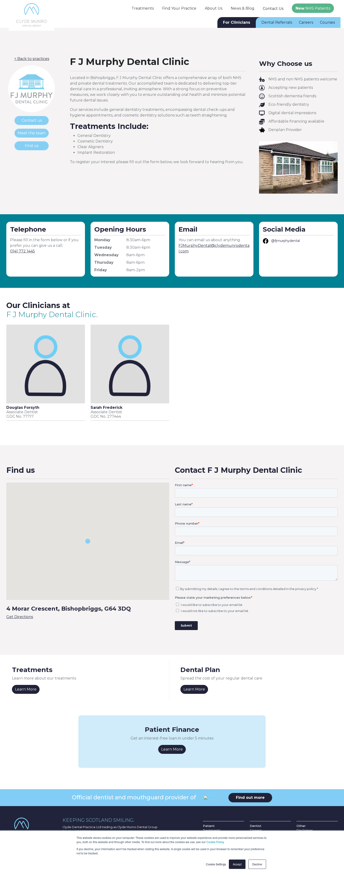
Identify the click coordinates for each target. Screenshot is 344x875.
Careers (306, 22)
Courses (327, 22)
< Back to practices (31, 58)
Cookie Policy (215, 842)
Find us (31, 145)
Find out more (250, 797)
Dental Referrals (276, 22)
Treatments (143, 8)
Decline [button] (257, 864)
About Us (213, 8)
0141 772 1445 (22, 251)
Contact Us (273, 8)
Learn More (26, 689)
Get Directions (19, 617)
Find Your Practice (179, 8)
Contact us (32, 120)
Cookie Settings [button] (216, 864)
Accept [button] (237, 864)
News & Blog (242, 8)
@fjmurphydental (285, 241)
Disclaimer (304, 830)
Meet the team (32, 133)
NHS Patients (313, 8)
